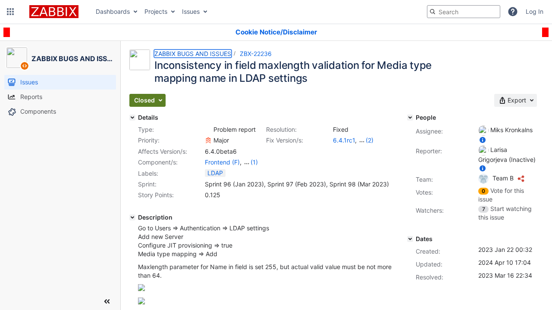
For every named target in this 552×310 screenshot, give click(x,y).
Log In (534, 11)
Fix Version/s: (284, 140)
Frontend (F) (222, 162)
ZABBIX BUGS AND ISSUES (192, 53)
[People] (410, 118)
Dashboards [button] (113, 11)
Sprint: (147, 184)
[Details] (132, 118)
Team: (424, 179)
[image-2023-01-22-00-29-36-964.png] (141, 288)
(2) (369, 140)
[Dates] (410, 239)
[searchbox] (463, 12)
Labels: (148, 173)
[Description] (132, 217)
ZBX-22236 (256, 53)
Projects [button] (155, 11)
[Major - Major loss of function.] (208, 140)
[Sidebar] (107, 301)
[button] (10, 11)
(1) (254, 162)
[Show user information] (482, 139)
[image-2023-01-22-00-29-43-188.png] (141, 302)
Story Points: (156, 194)
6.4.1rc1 (344, 140)
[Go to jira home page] (54, 11)
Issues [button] (191, 11)
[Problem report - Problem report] (208, 129)
